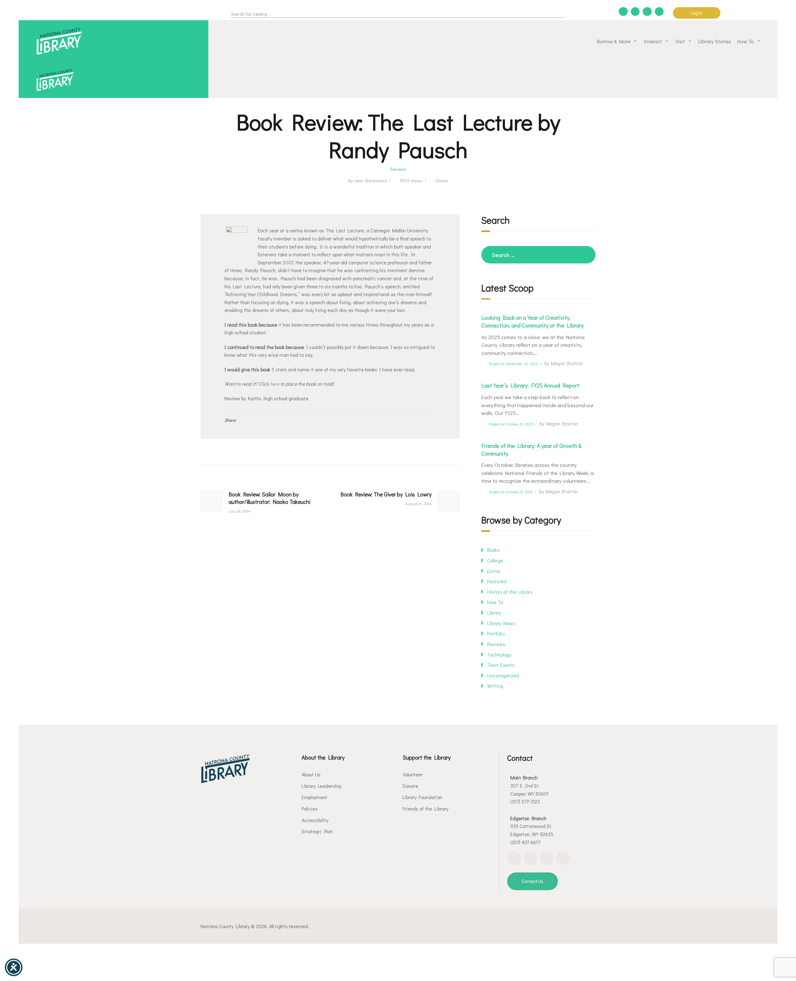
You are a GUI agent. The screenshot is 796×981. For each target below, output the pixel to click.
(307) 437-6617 (525, 842)
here (274, 383)
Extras (494, 571)
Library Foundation (422, 797)
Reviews (398, 169)
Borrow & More (614, 41)
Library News (501, 623)
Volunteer (413, 774)
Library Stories (714, 41)
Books (493, 549)
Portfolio (496, 633)
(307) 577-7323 (525, 801)
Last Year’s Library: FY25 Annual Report (530, 385)
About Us (311, 774)
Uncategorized (503, 675)
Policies (310, 808)
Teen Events (501, 665)
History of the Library (509, 591)
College (495, 560)
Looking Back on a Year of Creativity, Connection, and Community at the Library (532, 321)
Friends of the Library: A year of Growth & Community (531, 449)
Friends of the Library (425, 808)
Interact (653, 41)
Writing (495, 685)
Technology (499, 654)
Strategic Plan (317, 831)
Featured (497, 581)
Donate (410, 786)
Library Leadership (321, 786)
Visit (680, 41)
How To (745, 41)
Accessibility (315, 820)
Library (494, 612)
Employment (314, 797)
